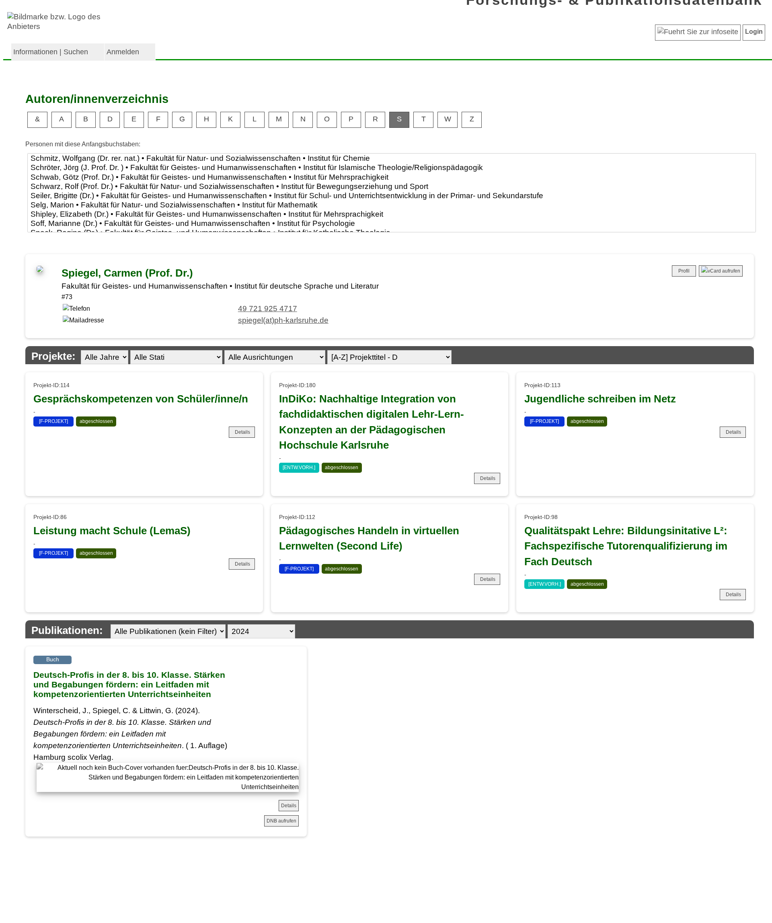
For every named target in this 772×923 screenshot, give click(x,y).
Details (242, 432)
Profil (684, 271)
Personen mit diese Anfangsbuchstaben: (82, 144)
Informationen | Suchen (50, 52)
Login (754, 31)
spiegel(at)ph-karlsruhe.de (283, 320)
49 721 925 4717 (267, 308)
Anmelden (123, 52)
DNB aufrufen (281, 821)
